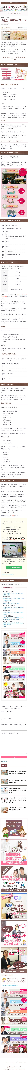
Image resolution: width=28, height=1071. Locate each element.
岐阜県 (13, 603)
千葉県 (18, 598)
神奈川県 (9, 598)
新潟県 (4, 607)
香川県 (4, 619)
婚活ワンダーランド (14, 1067)
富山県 (17, 607)
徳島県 (17, 619)
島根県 (17, 617)
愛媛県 (8, 619)
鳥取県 (13, 617)
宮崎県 (13, 623)
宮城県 (8, 593)
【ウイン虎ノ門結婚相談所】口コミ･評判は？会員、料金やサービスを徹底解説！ (18, 790)
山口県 (21, 617)
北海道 (4, 593)
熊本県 (8, 623)
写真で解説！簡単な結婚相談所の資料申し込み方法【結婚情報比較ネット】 (17, 773)
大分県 (21, 623)
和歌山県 (5, 614)
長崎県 (4, 624)
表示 (15, 59)
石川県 (13, 607)
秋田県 (17, 593)
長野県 (8, 607)
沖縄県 (4, 626)
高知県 (13, 619)
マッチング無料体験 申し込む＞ (14, 567)
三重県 (17, 603)
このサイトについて (7, 1062)
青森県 (13, 593)
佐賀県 (17, 623)
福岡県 (4, 623)
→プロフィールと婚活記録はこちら (10, 985)
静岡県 (8, 603)
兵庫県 (21, 612)
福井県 (21, 607)
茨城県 (22, 598)
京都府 (8, 612)
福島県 (8, 595)
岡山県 (8, 617)
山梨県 (4, 609)
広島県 (4, 617)
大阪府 (4, 612)
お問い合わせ (14, 1062)
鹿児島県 (9, 624)
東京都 (4, 598)
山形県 (21, 593)
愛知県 (4, 603)
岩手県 (4, 595)
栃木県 (5, 600)
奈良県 (13, 612)
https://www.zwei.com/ (8, 574)
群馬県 (9, 600)
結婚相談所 (4, 761)
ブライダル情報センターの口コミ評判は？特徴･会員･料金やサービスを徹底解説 (17, 800)
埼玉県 (14, 598)
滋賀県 (17, 612)
